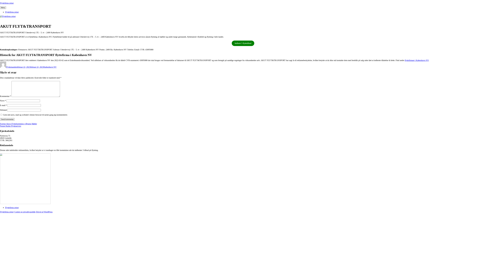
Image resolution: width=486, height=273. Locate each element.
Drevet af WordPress (44, 212)
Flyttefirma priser (7, 3)
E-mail (3, 105)
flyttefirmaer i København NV (417, 60)
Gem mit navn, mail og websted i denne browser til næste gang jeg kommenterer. (35, 115)
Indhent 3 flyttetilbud (243, 43)
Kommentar (5, 96)
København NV (50, 67)
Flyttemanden (11, 67)
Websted (3, 110)
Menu (3, 8)
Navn (3, 101)
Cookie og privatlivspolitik (24, 212)
